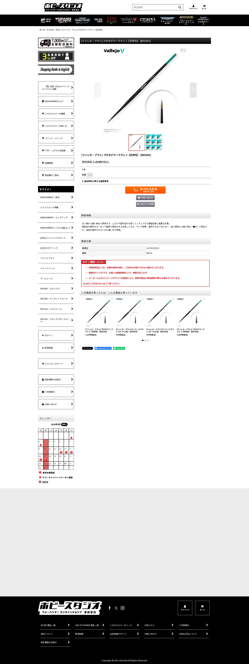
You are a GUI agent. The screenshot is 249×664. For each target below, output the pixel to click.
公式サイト (73, 588)
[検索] (180, 7)
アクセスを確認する (73, 576)
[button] (97, 90)
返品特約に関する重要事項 (96, 181)
